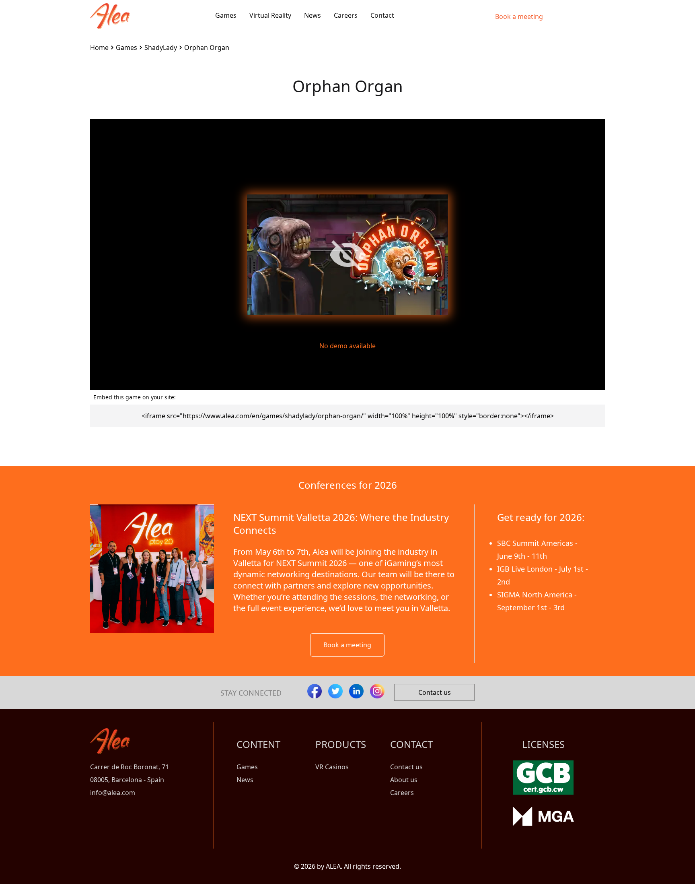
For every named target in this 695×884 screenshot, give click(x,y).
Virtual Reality (270, 15)
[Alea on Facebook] (314, 691)
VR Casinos (332, 766)
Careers (346, 15)
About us (403, 779)
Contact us (434, 692)
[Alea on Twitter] (335, 691)
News (312, 15)
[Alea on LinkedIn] (356, 691)
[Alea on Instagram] (377, 691)
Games (225, 15)
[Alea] (110, 9)
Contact (382, 15)
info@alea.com (112, 792)
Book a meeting (347, 644)
